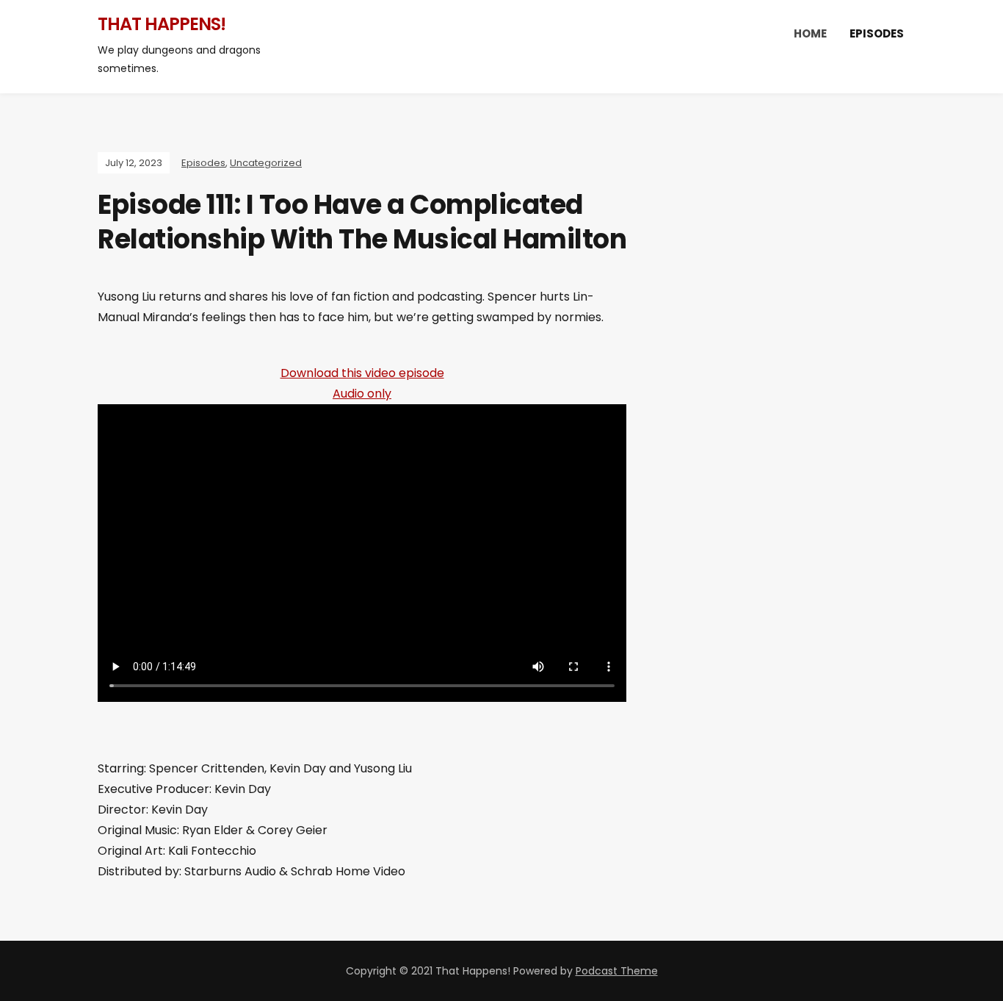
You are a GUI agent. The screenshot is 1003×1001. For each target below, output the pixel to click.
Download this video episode (362, 373)
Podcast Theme (617, 971)
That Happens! (161, 24)
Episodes (877, 33)
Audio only (362, 393)
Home (810, 33)
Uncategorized (266, 163)
